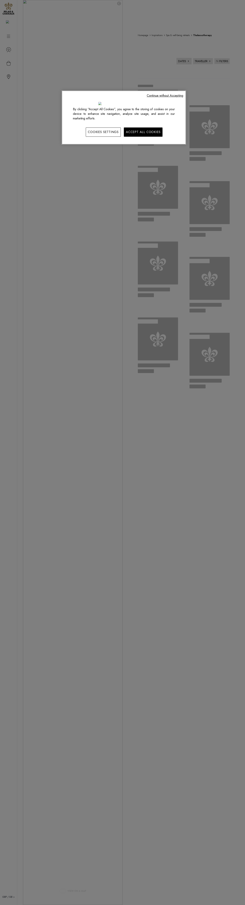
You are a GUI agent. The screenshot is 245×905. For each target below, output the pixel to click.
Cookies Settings (103, 132)
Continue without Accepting (165, 95)
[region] (124, 117)
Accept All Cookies (143, 132)
